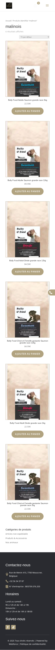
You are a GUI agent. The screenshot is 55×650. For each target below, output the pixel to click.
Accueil (8, 20)
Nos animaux (12, 542)
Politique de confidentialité (33, 644)
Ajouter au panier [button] (27, 111)
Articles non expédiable (17, 534)
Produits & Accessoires (16, 538)
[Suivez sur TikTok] (13, 627)
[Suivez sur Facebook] (8, 627)
